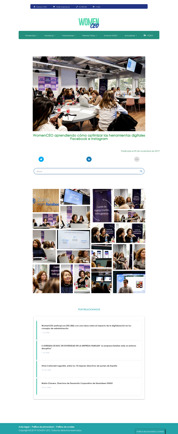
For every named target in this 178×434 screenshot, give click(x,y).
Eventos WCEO (110, 35)
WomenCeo (30, 35)
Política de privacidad (43, 426)
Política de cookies (65, 426)
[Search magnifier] (141, 171)
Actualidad (130, 35)
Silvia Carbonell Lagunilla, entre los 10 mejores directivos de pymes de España (79, 366)
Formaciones (68, 35)
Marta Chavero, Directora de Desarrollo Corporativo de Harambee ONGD (77, 383)
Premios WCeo (88, 35)
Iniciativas (49, 35)
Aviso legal (24, 426)
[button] (46, 200)
